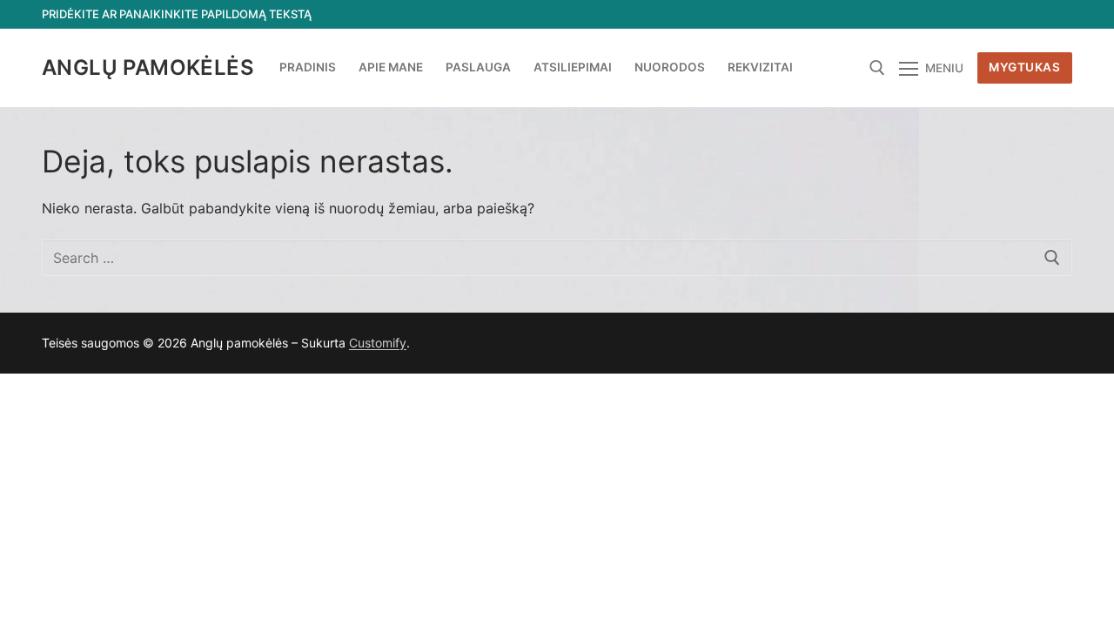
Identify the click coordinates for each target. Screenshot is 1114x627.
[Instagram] (1027, 14)
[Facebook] (931, 14)
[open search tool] (877, 68)
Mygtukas (1024, 67)
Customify (377, 342)
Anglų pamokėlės (148, 67)
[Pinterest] (1058, 14)
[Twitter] (963, 14)
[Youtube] (995, 14)
